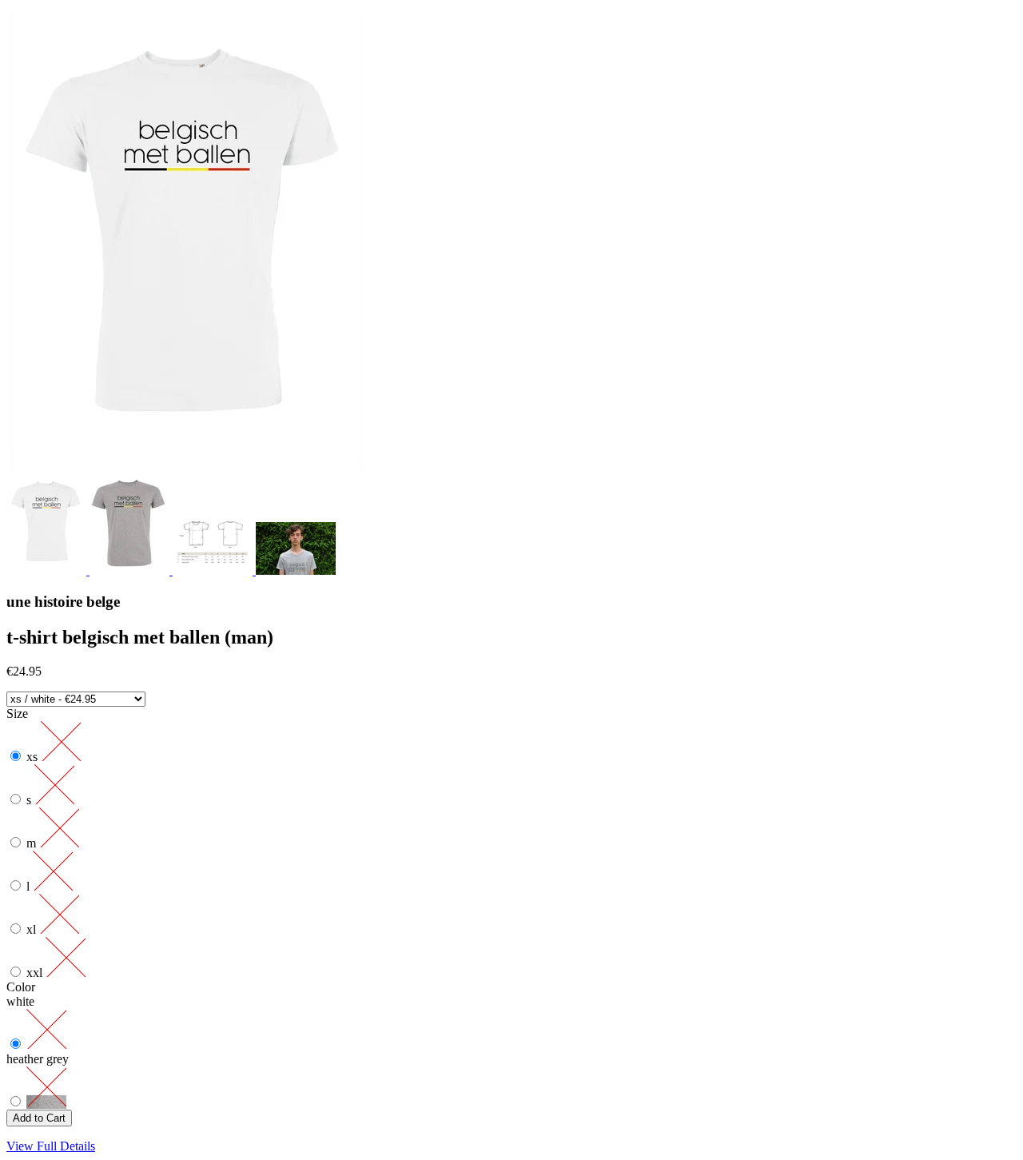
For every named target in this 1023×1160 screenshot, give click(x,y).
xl (32, 929)
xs (33, 756)
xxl (36, 972)
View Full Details (50, 1146)
